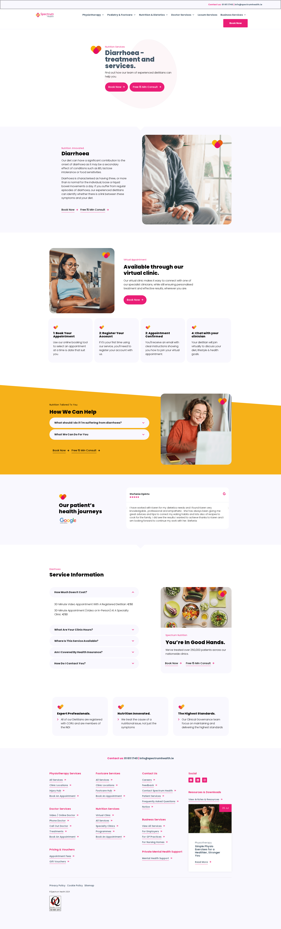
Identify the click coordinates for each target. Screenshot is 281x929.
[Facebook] (190, 780)
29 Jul (225, 808)
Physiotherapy (203, 842)
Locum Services (207, 14)
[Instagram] (204, 780)
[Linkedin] (197, 780)
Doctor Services (181, 14)
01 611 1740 (227, 4)
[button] (126, 508)
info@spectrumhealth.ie (248, 4)
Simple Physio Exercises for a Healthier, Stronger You (207, 851)
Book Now (235, 23)
